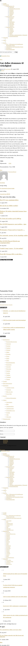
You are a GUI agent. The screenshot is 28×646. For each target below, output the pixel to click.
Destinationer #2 (10, 16)
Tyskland (11, 31)
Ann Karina (8, 69)
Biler (1, 170)
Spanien (11, 25)
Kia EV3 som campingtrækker (9, 200)
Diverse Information (11, 398)
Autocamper (9, 402)
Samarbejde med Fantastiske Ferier (14, 46)
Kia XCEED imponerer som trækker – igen (13, 224)
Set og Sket (9, 394)
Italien (10, 15)
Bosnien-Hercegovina (14, 8)
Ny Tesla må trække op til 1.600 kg (10, 218)
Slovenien (11, 24)
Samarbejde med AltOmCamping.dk (13, 518)
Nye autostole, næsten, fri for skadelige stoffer (14, 235)
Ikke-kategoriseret (7, 383)
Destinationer (6, 4)
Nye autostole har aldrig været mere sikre (10, 629)
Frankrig (11, 11)
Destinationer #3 (10, 27)
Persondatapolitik (10, 49)
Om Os (4, 43)
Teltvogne (8, 416)
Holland (11, 14)
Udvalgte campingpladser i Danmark (18, 35)
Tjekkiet (11, 29)
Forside (4, 3)
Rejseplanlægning (13, 36)
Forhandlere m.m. (10, 410)
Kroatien (11, 18)
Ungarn (11, 32)
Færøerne (11, 12)
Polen (10, 20)
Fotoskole (8, 389)
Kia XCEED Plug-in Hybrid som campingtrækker (10, 241)
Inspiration (5, 37)
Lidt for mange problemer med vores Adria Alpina (15, 596)
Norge (10, 19)
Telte (7, 414)
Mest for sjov (9, 391)
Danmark (11, 7)
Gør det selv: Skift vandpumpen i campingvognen (15, 606)
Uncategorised (6, 419)
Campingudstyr (10, 406)
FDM (10, 163)
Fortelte (8, 412)
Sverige (11, 28)
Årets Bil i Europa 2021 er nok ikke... (11, 254)
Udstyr (4, 40)
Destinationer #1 (10, 6)
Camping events (10, 387)
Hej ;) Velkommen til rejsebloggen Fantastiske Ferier (14, 45)
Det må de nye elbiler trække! (9, 205)
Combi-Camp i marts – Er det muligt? (11, 248)
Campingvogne (10, 408)
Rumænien (12, 21)
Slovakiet (11, 23)
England (11, 10)
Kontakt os (9, 48)
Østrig (10, 33)
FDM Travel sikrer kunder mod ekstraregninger (14, 320)
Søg (16, 52)
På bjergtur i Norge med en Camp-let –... (12, 230)
